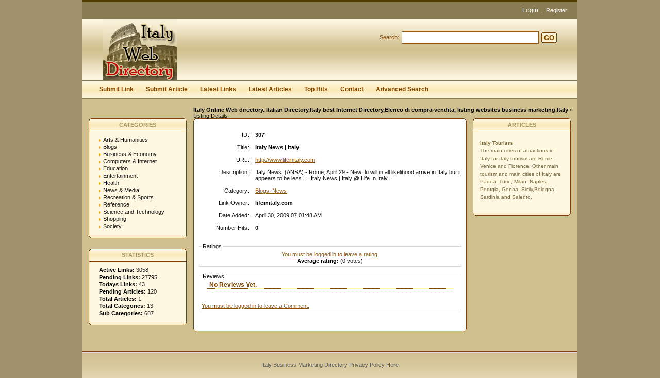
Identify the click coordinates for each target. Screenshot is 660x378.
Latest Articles (270, 89)
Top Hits (316, 89)
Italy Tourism (496, 143)
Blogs (110, 147)
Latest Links (218, 89)
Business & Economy (130, 154)
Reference (116, 204)
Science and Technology (133, 212)
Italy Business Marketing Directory (304, 365)
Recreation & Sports (128, 197)
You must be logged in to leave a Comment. (255, 306)
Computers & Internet (130, 161)
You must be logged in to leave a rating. (330, 254)
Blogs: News (271, 190)
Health (111, 183)
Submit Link (116, 89)
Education (115, 168)
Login (530, 10)
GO (549, 38)
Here (392, 365)
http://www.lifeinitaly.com (285, 160)
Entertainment (120, 176)
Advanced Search (402, 89)
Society (112, 226)
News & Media (121, 190)
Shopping (114, 219)
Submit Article (167, 89)
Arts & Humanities (125, 139)
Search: (389, 37)
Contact (352, 89)
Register (556, 10)
